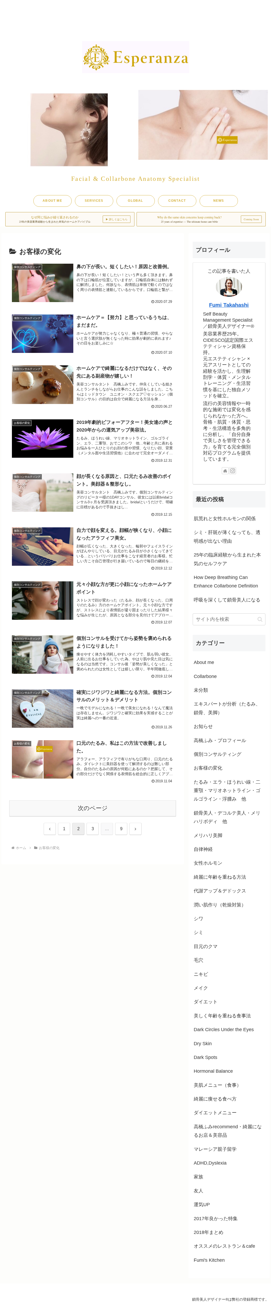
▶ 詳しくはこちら (117, 219)
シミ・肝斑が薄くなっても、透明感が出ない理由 (227, 537)
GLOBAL (135, 201)
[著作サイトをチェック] (225, 470)
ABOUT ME (52, 201)
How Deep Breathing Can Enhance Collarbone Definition (226, 582)
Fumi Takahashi (229, 305)
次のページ (93, 808)
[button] (260, 619)
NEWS (218, 201)
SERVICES (94, 201)
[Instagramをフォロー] (232, 470)
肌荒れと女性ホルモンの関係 (225, 518)
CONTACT (177, 201)
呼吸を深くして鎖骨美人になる (227, 600)
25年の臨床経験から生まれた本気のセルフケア (227, 559)
